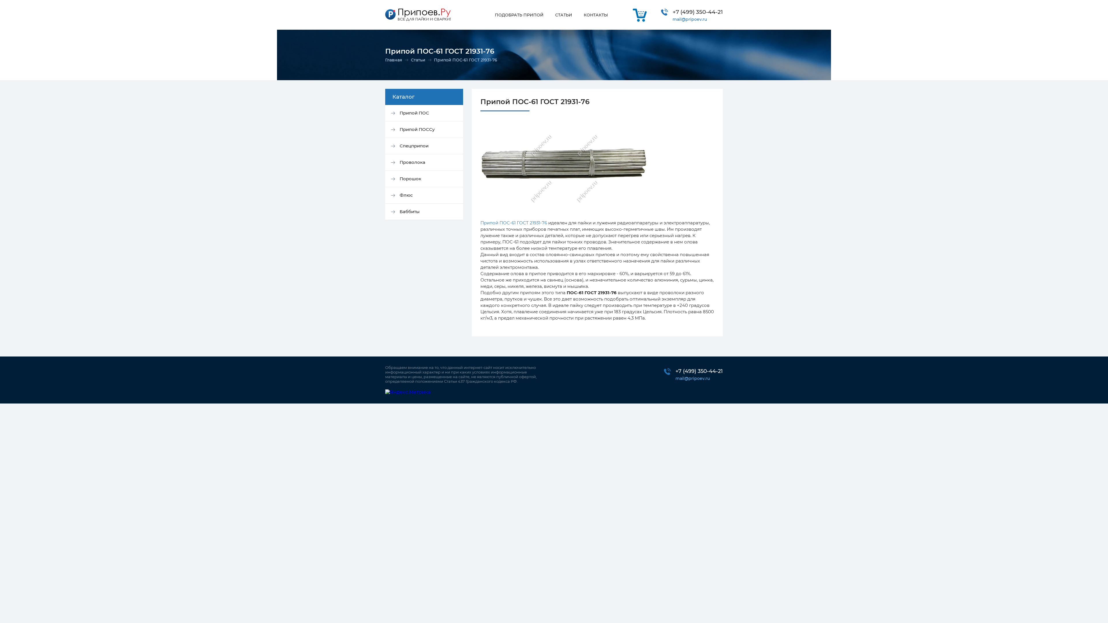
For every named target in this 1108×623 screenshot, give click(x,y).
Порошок (410, 178)
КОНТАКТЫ (596, 15)
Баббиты (410, 211)
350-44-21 (698, 12)
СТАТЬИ (563, 15)
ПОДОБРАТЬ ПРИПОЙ (519, 15)
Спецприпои (414, 146)
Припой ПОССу (417, 129)
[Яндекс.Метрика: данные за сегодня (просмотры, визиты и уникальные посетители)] (408, 392)
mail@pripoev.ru (690, 19)
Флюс (406, 195)
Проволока (412, 162)
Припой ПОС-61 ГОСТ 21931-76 (513, 223)
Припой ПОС (414, 113)
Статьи (418, 60)
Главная (393, 60)
